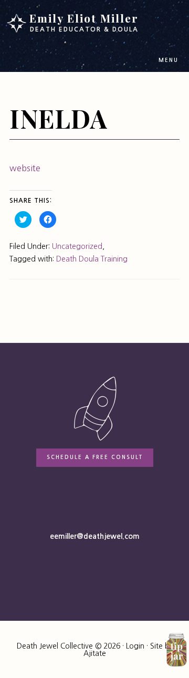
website (24, 168)
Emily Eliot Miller (84, 22)
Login (135, 646)
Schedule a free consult (95, 457)
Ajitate (94, 653)
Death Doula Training (92, 259)
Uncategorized (77, 246)
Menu (168, 60)
